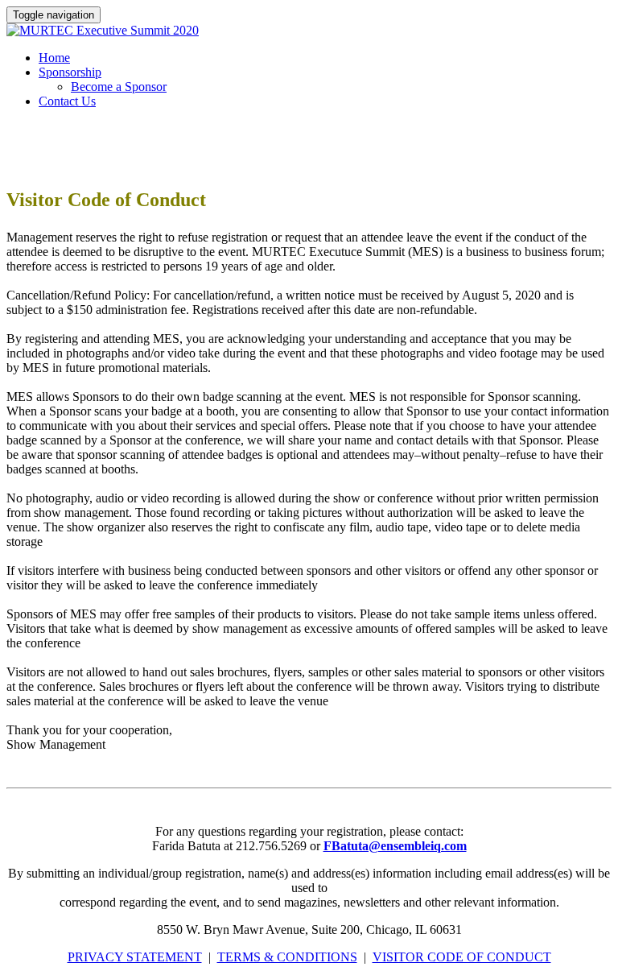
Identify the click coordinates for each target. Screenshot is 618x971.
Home (54, 57)
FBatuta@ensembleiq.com (395, 846)
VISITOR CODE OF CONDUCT (462, 957)
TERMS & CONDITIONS (287, 957)
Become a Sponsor (119, 86)
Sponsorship (70, 72)
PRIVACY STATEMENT (135, 957)
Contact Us (67, 101)
